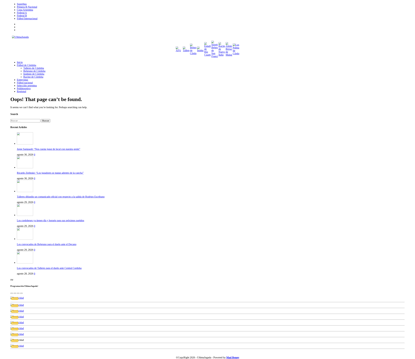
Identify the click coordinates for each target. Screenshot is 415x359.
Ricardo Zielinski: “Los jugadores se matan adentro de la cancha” (50, 172)
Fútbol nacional (25, 82)
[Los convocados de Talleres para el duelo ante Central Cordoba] (25, 262)
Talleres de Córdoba (33, 68)
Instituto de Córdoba (33, 74)
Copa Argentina (25, 9)
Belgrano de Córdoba (34, 71)
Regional (21, 91)
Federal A (22, 12)
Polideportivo (24, 88)
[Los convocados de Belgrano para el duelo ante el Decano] (25, 238)
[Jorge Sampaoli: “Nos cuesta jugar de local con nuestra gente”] (25, 143)
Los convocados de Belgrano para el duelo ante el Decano (46, 244)
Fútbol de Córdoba (26, 65)
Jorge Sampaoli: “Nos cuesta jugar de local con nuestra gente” (48, 149)
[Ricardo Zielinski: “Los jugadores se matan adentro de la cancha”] (25, 167)
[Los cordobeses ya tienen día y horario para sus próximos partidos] (25, 215)
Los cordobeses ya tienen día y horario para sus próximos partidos (50, 220)
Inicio (20, 62)
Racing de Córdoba (33, 76)
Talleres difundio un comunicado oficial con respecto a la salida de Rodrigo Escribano (61, 196)
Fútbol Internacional (27, 18)
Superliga (22, 4)
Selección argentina (27, 85)
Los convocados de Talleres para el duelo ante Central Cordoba (49, 268)
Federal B (22, 15)
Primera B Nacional (27, 7)
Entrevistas (22, 79)
